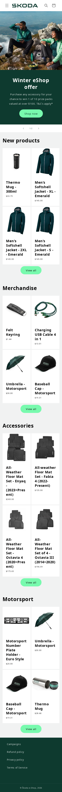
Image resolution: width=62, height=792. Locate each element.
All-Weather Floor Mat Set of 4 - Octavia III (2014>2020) (45, 550)
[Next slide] (38, 128)
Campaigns (14, 744)
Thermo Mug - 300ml (13, 187)
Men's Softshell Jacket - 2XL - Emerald (16, 248)
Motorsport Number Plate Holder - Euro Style (16, 650)
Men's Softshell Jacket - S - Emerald (44, 248)
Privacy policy (15, 759)
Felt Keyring (13, 332)
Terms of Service (17, 767)
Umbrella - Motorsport (16, 386)
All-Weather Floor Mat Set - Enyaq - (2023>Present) (16, 481)
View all (31, 270)
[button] (7, 5)
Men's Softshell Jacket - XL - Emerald (45, 189)
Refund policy (15, 752)
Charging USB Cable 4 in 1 (45, 334)
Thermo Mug (42, 706)
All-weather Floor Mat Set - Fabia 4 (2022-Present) (45, 476)
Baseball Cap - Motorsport (45, 388)
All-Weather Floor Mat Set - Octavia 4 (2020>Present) (15, 553)
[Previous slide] (23, 128)
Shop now (31, 113)
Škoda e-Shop (29, 787)
